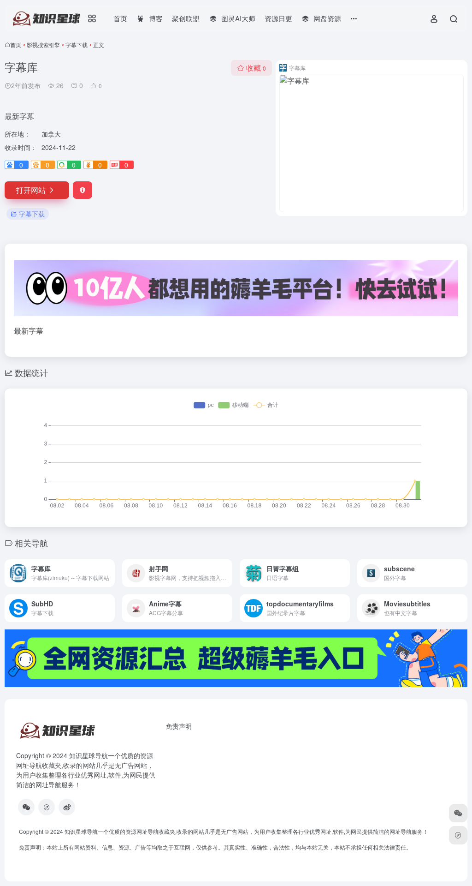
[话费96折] (46, 807)
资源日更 (278, 18)
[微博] (67, 807)
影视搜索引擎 (43, 44)
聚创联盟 (186, 18)
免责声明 (179, 725)
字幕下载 (76, 44)
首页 (120, 18)
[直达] (107, 567)
